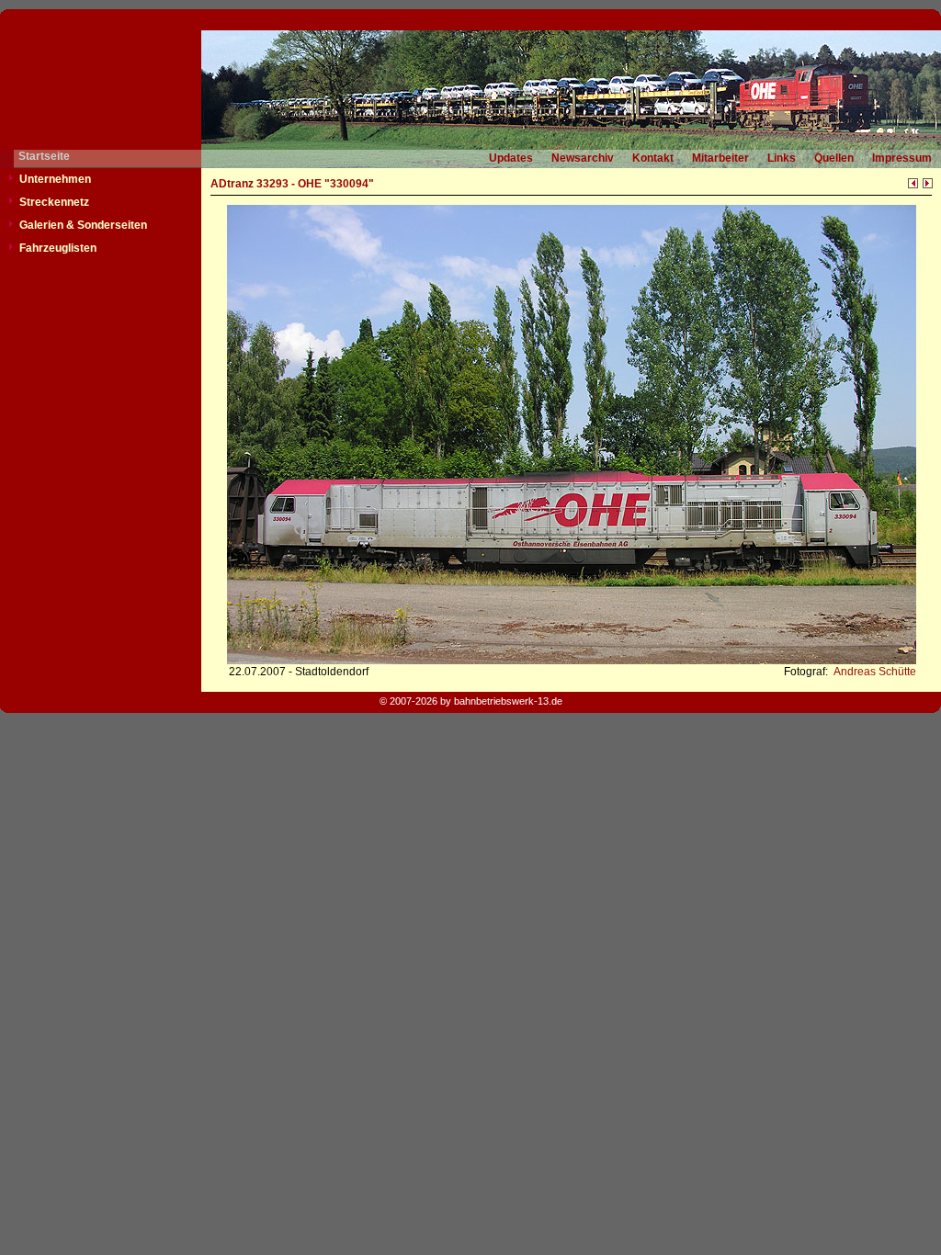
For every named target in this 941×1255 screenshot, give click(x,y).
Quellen (834, 158)
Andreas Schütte (873, 671)
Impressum (902, 158)
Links (781, 158)
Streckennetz (54, 202)
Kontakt (653, 158)
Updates (511, 158)
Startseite (44, 156)
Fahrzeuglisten (57, 248)
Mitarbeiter (720, 158)
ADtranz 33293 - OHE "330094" (292, 183)
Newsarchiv (582, 158)
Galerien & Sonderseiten (83, 225)
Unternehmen (55, 179)
